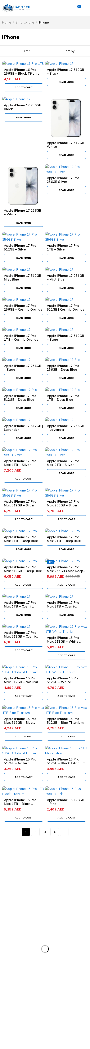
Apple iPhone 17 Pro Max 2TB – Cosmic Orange (63, 606)
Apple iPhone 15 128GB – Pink (65, 802)
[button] (23, 87)
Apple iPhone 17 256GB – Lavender (65, 428)
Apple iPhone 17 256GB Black (22, 107)
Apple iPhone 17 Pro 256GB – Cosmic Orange (23, 307)
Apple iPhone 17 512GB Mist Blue (22, 277)
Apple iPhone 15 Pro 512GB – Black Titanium (66, 761)
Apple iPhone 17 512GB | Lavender (23, 428)
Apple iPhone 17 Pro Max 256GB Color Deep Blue (65, 571)
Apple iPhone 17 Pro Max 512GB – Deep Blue (23, 569)
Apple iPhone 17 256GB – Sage (22, 368)
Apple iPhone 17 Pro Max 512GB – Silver (20, 503)
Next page (64, 832)
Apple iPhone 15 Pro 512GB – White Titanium (63, 682)
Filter (26, 51)
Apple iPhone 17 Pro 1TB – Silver (63, 247)
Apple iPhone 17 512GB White (65, 145)
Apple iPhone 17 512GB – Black (65, 71)
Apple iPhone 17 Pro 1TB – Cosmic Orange (21, 337)
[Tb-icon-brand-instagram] (16, 902)
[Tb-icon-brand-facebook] (5, 902)
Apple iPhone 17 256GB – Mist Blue (65, 277)
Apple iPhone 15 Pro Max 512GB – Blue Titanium (20, 722)
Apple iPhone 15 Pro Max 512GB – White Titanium (63, 641)
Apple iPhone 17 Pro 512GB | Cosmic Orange (66, 307)
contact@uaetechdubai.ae (20, 890)
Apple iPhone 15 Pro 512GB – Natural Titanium (20, 763)
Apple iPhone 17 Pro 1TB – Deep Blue (63, 398)
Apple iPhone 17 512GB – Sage (65, 337)
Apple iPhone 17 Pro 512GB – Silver (20, 247)
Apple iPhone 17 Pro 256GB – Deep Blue (63, 368)
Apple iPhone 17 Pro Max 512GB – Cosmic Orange (20, 636)
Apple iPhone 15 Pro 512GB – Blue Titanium (65, 721)
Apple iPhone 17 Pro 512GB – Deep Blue (20, 398)
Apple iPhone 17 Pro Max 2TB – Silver (63, 463)
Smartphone (24, 22)
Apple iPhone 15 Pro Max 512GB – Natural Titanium (21, 682)
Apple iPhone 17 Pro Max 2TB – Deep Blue (64, 539)
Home (6, 22)
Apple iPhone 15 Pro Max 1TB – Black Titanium (20, 803)
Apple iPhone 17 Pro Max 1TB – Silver (20, 463)
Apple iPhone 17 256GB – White (22, 212)
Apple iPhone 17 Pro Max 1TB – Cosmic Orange (20, 606)
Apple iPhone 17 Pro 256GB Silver (63, 180)
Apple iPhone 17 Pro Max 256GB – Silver (63, 503)
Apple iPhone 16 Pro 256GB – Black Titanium (23, 71)
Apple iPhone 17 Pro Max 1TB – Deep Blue (21, 539)
